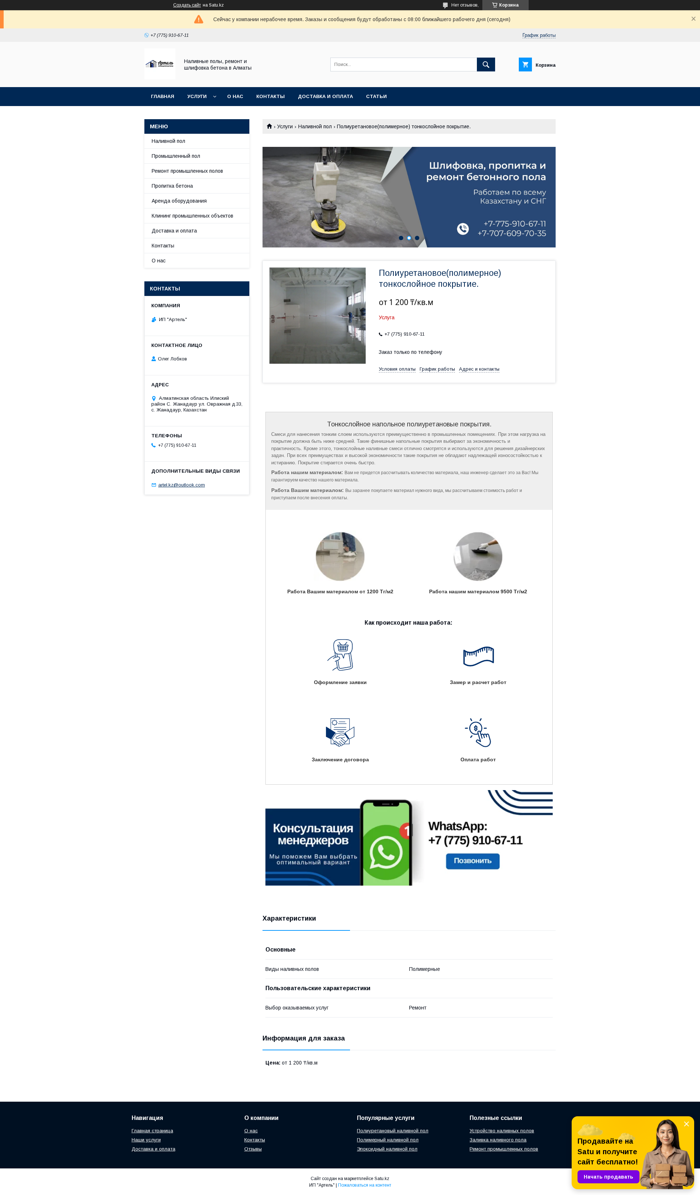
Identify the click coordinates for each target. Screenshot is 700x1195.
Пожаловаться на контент (364, 1185)
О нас (235, 96)
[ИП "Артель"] (159, 78)
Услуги (197, 96)
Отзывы (253, 1149)
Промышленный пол (176, 156)
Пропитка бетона (172, 186)
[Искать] (486, 64)
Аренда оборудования (179, 201)
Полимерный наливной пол (388, 1140)
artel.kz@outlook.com (181, 485)
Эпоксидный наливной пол (387, 1149)
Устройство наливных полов (502, 1130)
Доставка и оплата (325, 96)
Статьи (376, 96)
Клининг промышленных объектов (192, 216)
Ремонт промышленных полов (187, 171)
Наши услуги (146, 1140)
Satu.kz (381, 1178)
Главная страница (152, 1130)
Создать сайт (187, 5)
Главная (162, 96)
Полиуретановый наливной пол (392, 1130)
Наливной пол (315, 126)
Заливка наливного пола (498, 1140)
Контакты (270, 96)
